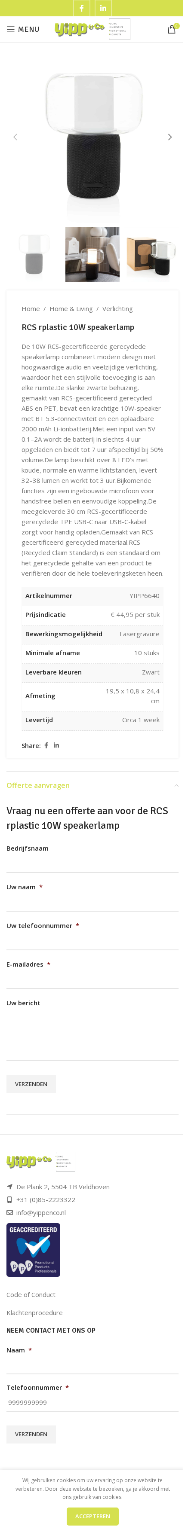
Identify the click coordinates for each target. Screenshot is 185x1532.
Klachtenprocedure (34, 1312)
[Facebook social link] (46, 745)
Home (31, 308)
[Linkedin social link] (56, 745)
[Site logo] (93, 28)
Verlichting (117, 308)
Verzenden (31, 1084)
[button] (15, 137)
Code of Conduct (31, 1294)
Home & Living (71, 308)
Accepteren (92, 1516)
